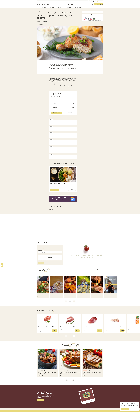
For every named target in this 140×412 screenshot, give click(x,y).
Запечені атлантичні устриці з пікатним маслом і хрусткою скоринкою (83, 295)
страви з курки (51, 209)
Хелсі (43, 4)
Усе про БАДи (78, 7)
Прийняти (125, 409)
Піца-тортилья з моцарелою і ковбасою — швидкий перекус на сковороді (42, 295)
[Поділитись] (2, 266)
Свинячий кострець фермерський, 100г (46, 326)
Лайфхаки (47, 4)
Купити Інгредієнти (56, 112)
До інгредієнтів (41, 24)
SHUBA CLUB (62, 7)
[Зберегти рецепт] (2, 264)
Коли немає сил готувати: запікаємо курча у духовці (70, 373)
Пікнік (45, 7)
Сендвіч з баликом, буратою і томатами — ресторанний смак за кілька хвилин (56, 295)
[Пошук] (87, 1)
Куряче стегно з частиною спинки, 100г (113, 326)
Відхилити (134, 409)
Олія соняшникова (54, 107)
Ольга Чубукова (85, 375)
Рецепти (38, 4)
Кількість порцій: (53, 96)
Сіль (52, 108)
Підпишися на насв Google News (58, 199)
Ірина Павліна (39, 375)
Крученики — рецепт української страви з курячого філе (47, 373)
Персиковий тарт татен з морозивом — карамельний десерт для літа (69, 295)
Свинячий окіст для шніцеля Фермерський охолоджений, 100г (91, 327)
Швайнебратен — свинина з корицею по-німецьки (92, 373)
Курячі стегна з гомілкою (55, 100)
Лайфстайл (70, 7)
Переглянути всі (100, 269)
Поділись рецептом (99, 4)
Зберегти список (69, 112)
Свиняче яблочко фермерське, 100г (67, 326)
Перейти (54, 330)
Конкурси (53, 7)
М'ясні (39, 370)
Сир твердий (53, 104)
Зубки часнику (54, 103)
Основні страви (85, 370)
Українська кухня (62, 370)
